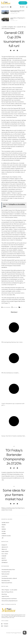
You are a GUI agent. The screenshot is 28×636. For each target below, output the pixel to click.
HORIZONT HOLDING (6, 535)
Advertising (4, 594)
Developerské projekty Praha (8, 569)
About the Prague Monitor (7, 592)
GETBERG (4, 533)
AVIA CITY (4, 558)
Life (20, 307)
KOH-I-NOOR (5, 553)
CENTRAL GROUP (5, 522)
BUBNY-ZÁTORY (5, 551)
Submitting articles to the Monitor (9, 598)
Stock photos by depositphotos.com (9, 600)
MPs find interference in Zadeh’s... (10, 372)
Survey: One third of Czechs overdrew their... (13, 436)
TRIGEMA (4, 524)
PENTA (3, 527)
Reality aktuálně (5, 574)
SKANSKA (4, 529)
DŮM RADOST (5, 562)
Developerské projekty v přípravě (9, 578)
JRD (2, 538)
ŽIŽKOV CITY (4, 549)
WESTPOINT (4, 560)
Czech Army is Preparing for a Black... (17, 18)
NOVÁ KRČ (4, 556)
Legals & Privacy (5, 596)
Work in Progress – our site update (9, 589)
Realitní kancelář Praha (7, 582)
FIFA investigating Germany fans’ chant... (12, 342)
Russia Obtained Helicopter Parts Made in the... (17, 11)
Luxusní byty (4, 576)
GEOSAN (3, 531)
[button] (22, 3)
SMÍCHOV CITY (5, 547)
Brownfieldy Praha (6, 580)
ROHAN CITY (4, 545)
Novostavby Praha (6, 571)
